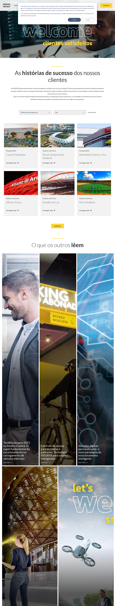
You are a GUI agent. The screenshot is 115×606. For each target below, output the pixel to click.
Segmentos (17, 5)
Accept (74, 19)
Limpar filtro (92, 112)
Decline (88, 19)
